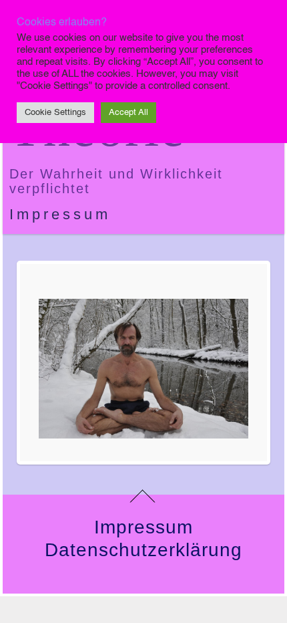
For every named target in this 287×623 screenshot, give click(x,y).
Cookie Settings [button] (55, 112)
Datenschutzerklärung (143, 549)
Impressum (60, 214)
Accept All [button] (128, 112)
